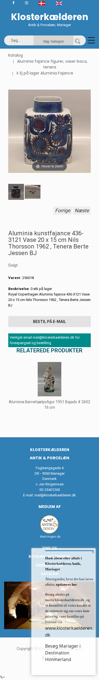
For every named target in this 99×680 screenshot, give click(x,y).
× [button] (93, 552)
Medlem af (49, 506)
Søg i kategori (53, 41)
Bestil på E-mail (49, 321)
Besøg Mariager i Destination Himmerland (63, 652)
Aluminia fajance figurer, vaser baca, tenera (52, 64)
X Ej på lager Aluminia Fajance (44, 73)
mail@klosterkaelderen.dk (55, 495)
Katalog (15, 55)
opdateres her (66, 584)
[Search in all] (77, 40)
